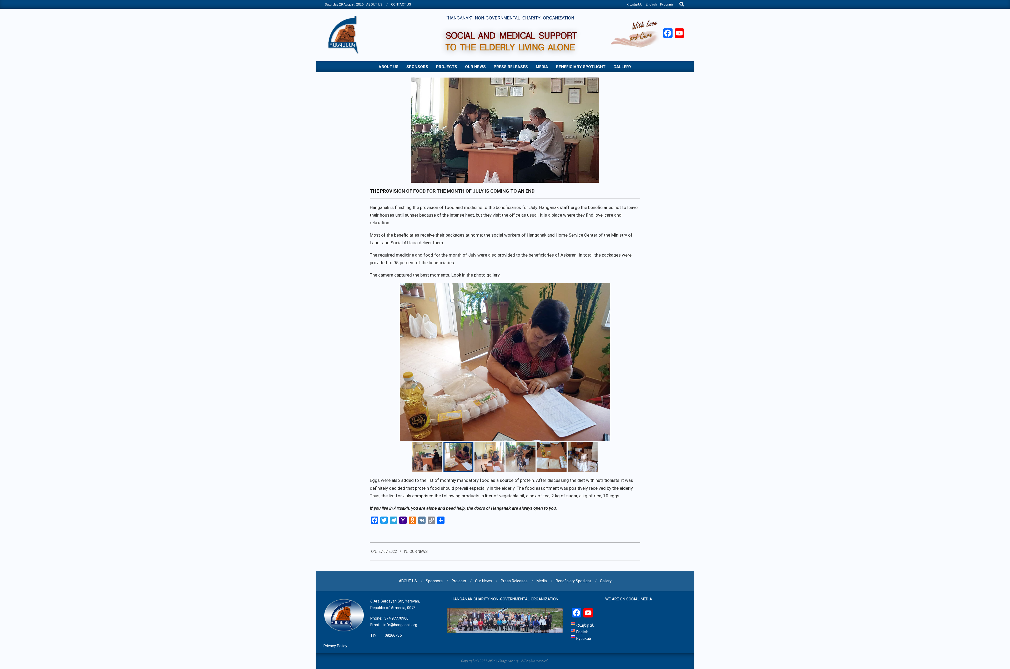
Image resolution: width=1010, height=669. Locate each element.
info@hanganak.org (400, 624)
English (651, 4)
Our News (419, 551)
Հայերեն (634, 4)
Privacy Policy (335, 646)
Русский (666, 4)
